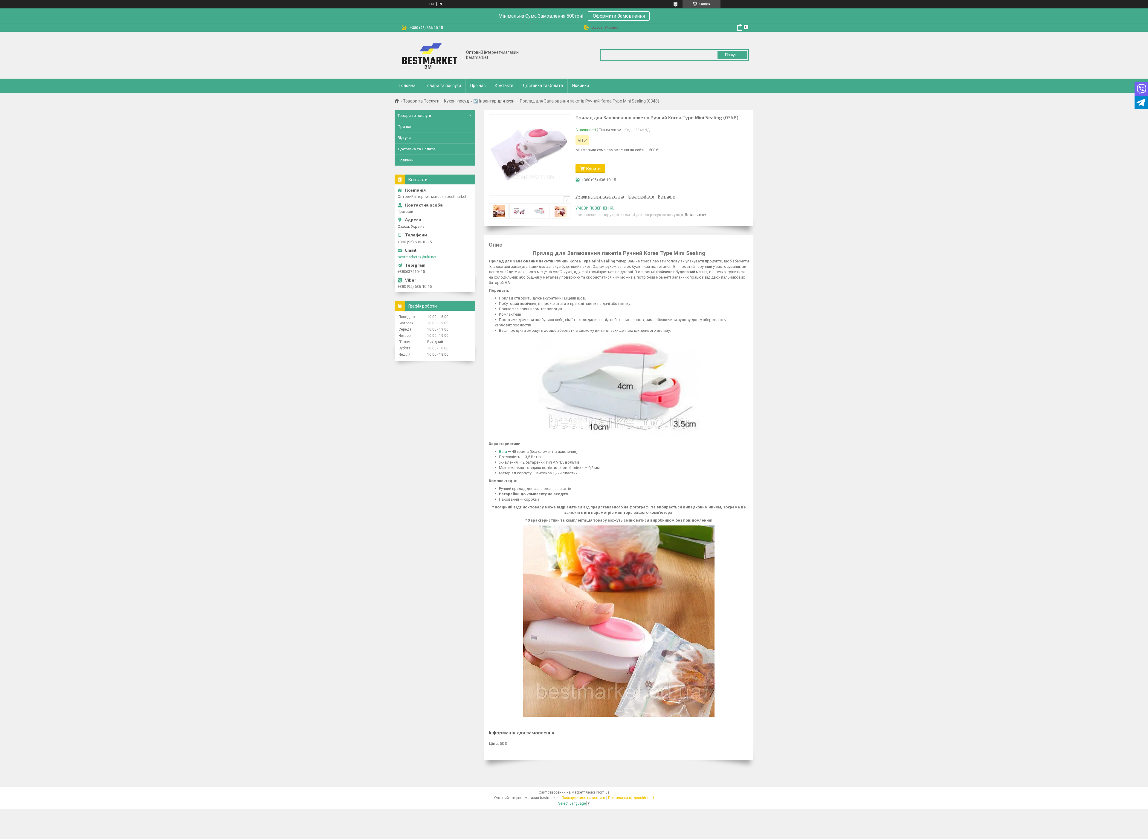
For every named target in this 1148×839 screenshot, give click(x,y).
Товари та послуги (443, 85)
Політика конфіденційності (631, 798)
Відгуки (404, 137)
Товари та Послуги (421, 101)
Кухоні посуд (456, 101)
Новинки (580, 85)
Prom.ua (603, 792)
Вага (503, 451)
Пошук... (732, 55)
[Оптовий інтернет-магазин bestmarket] (429, 55)
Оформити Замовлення (619, 16)
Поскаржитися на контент (583, 798)
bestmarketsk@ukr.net (417, 257)
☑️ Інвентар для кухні (494, 101)
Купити (593, 168)
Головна (407, 85)
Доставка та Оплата (543, 85)
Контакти (504, 85)
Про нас (478, 85)
